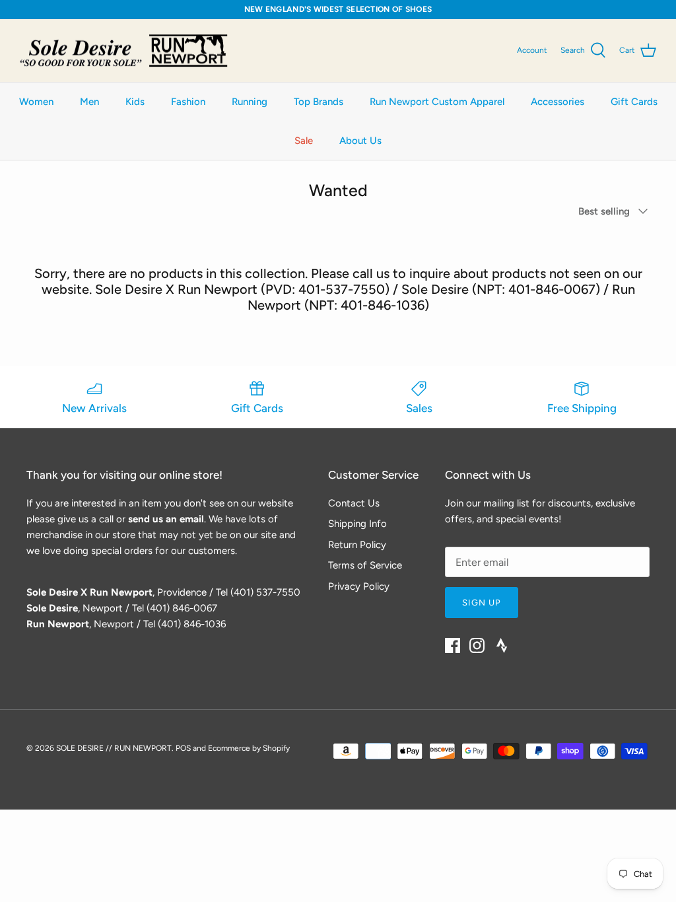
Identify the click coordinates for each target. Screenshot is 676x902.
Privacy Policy (358, 586)
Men (89, 102)
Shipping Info (357, 524)
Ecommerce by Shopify (249, 748)
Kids (135, 102)
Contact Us (354, 503)
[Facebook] (452, 645)
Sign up (481, 602)
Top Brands (318, 102)
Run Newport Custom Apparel (437, 102)
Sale (303, 141)
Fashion (188, 102)
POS (183, 748)
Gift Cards (634, 102)
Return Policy (357, 545)
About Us (360, 141)
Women (36, 102)
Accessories (557, 102)
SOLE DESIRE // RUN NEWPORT (114, 748)
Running (249, 102)
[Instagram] (477, 645)
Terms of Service (365, 565)
